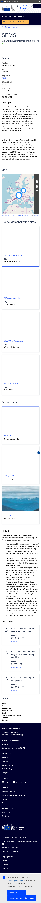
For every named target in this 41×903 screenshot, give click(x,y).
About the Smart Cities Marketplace (14, 795)
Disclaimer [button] (36, 215)
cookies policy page (15, 881)
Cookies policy (7, 816)
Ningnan (7, 515)
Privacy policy (6, 864)
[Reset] (36, 176)
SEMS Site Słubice (12, 298)
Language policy (7, 857)
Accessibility (6, 812)
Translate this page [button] (26, 8)
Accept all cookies (16, 892)
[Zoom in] (36, 181)
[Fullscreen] (36, 191)
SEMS (4, 78)
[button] (21, 8)
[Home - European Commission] (8, 8)
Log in (17, 6)
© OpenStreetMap (27, 215)
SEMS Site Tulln (11, 384)
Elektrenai (8, 435)
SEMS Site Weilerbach (14, 341)
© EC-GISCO (11, 215)
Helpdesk (5, 803)
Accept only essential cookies (21, 898)
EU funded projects (11, 27)
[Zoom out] (36, 186)
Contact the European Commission (14, 838)
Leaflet (19, 215)
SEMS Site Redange (13, 255)
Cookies (4, 860)
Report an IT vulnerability (10, 851)
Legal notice (6, 868)
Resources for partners (10, 847)
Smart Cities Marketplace (11, 728)
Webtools (4, 215)
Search (32, 6)
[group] (18, 194)
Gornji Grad (9, 475)
